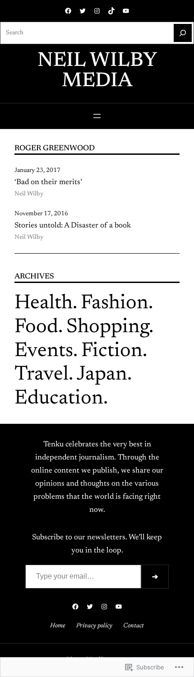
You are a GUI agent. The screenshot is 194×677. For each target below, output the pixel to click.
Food (36, 327)
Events (43, 351)
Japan (102, 375)
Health (43, 303)
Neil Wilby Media (97, 71)
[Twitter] (82, 10)
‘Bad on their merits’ (48, 182)
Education (58, 399)
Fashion (114, 303)
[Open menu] (97, 116)
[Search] (183, 33)
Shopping (107, 327)
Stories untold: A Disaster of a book (72, 226)
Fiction (112, 351)
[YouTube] (125, 10)
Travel (41, 375)
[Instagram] (97, 10)
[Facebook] (68, 10)
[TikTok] (111, 10)
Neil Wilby (28, 194)
